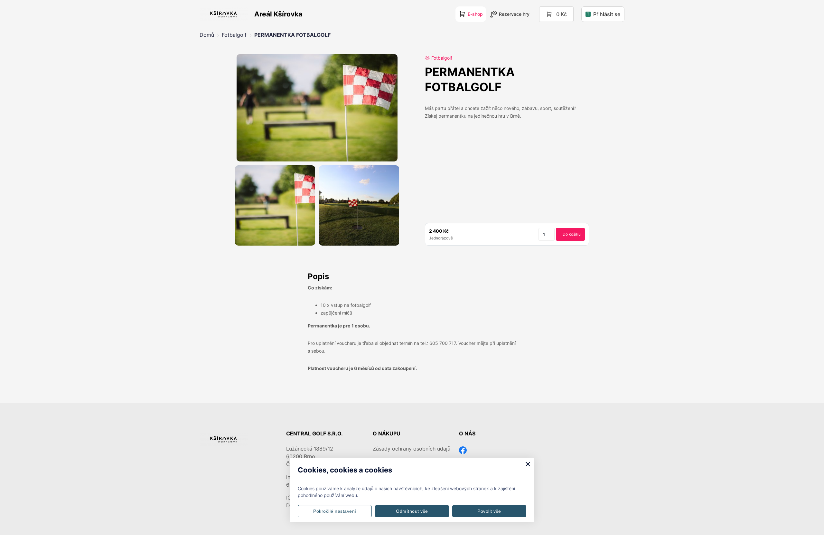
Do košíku (572, 234)
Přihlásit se (606, 14)
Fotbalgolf (234, 35)
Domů (207, 35)
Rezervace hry (514, 14)
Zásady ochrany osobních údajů (411, 448)
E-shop (475, 14)
